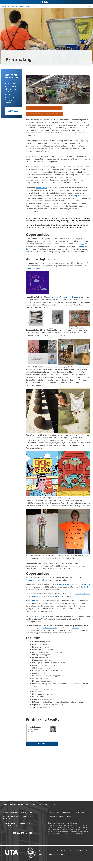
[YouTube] (30, 833)
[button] (13, 111)
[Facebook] (14, 833)
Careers (52, 816)
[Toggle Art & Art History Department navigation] (90, 6)
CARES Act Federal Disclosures (63, 834)
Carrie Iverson (41, 188)
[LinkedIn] (18, 833)
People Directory (68, 812)
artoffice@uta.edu (72, 791)
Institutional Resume (64, 830)
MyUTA (69, 816)
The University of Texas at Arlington (20, 812)
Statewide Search (76, 832)
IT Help (61, 816)
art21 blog (75, 628)
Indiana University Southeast (65, 297)
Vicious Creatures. (33, 268)
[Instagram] (22, 833)
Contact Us (54, 812)
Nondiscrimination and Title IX (66, 825)
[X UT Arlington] (26, 833)
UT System (76, 830)
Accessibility (62, 827)
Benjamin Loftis (32, 616)
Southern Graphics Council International (74, 584)
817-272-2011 (7, 819)
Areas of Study (50, 805)
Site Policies (72, 827)
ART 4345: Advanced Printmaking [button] (41, 768)
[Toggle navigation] (89, 2)
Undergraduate (23, 805)
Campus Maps (83, 812)
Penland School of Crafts (35, 580)
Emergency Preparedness (56, 823)
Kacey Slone (31, 601)
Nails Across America (50, 628)
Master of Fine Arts (36, 805)
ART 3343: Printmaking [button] (37, 759)
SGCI (82, 244)
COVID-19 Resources (82, 834)
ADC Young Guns (75, 630)
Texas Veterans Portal (60, 832)
